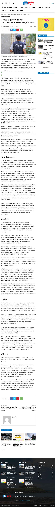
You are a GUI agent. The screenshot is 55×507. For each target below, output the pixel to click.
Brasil (5, 14)
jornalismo (6, 26)
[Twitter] (9, 3)
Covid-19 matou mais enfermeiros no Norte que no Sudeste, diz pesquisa (9, 409)
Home (2, 14)
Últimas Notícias (7, 16)
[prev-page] (2, 450)
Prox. (39, 24)
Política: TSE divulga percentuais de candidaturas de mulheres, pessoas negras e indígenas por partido (18, 444)
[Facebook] (2, 3)
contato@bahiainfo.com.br (24, 500)
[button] (51, 3)
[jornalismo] (2, 26)
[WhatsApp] (21, 30)
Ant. (52, 24)
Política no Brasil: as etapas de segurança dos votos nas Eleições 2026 (30, 443)
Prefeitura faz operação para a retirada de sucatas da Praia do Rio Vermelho (27, 409)
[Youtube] (13, 3)
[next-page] (4, 450)
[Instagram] (6, 3)
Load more (45, 67)
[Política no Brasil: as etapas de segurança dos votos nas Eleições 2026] (30, 436)
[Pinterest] (17, 30)
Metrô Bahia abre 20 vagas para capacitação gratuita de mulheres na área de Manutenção (11, 467)
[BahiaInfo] (28, 3)
